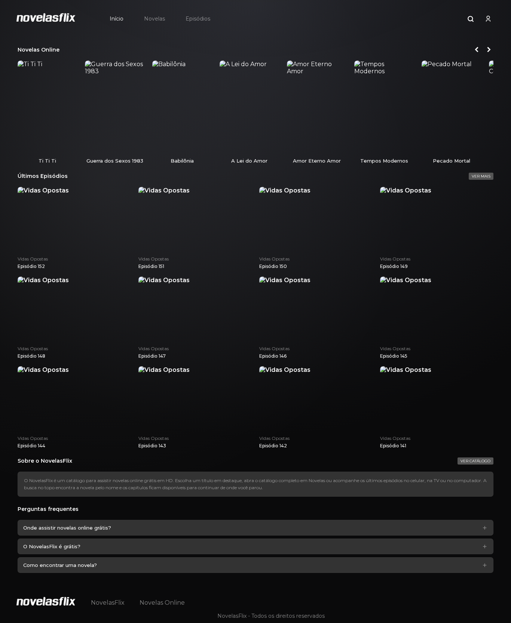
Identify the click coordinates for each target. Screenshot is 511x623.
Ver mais (481, 176)
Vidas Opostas (33, 259)
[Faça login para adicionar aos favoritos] (70, 146)
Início (116, 18)
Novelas (154, 18)
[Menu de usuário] (488, 18)
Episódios (198, 18)
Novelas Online (162, 602)
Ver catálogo (475, 461)
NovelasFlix (108, 602)
